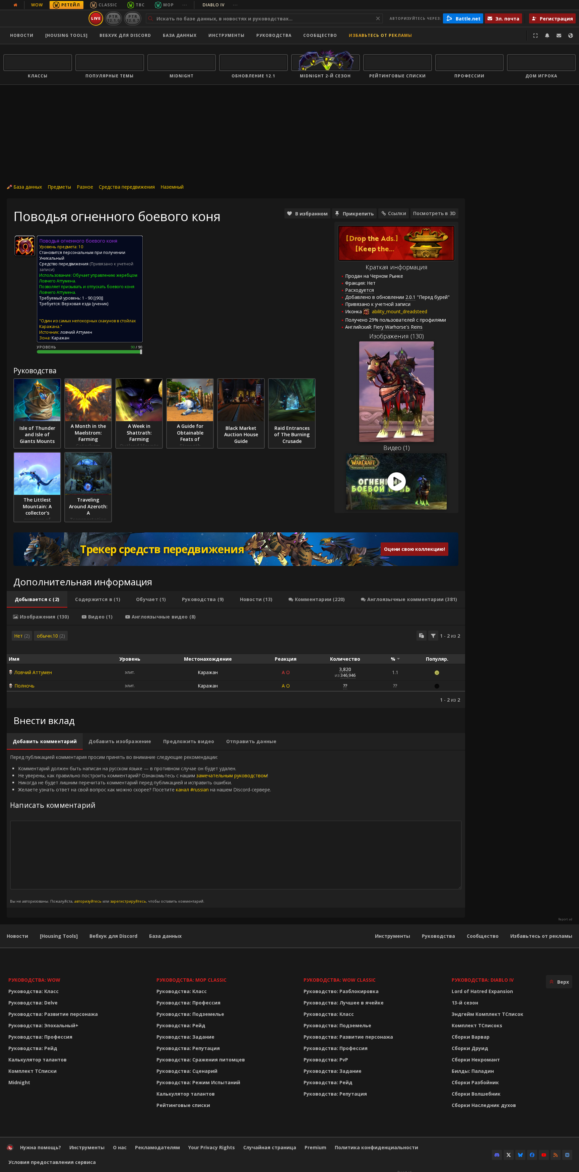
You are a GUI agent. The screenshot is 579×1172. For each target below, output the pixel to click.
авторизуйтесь (88, 901)
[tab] (37, 599)
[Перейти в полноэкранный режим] (535, 35)
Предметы (59, 187)
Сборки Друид (470, 1048)
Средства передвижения (127, 187)
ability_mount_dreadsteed (399, 311)
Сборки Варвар (471, 1037)
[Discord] (497, 1155)
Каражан (208, 672)
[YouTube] (544, 1155)
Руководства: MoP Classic (191, 980)
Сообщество (320, 35)
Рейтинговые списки (183, 1105)
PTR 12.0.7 (132, 18)
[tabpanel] (236, 667)
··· (184, 5)
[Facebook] (532, 1155)
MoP (168, 5)
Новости (22, 35)
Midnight (19, 1082)
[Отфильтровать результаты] (433, 636)
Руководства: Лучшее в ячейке (344, 1002)
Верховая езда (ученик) (85, 304)
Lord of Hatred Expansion (482, 991)
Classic (108, 5)
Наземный (172, 187)
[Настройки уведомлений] (547, 35)
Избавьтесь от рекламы (380, 35)
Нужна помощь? (40, 1147)
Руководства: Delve (33, 1002)
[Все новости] (15, 5)
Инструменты (392, 936)
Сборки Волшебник (476, 1094)
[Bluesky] (520, 1155)
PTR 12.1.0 (113, 18)
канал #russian (192, 789)
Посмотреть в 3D (434, 213)
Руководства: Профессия (40, 1037)
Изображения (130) (396, 336)
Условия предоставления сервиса (52, 1162)
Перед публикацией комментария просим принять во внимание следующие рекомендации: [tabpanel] (140, 829)
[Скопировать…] (421, 636)
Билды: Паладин (473, 1071)
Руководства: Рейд (32, 1048)
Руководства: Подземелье (190, 1014)
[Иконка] (24, 246)
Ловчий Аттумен (33, 672)
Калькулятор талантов (37, 1059)
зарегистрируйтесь (128, 901)
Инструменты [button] (226, 35)
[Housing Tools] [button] (66, 35)
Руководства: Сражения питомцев (200, 1059)
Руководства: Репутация (188, 1048)
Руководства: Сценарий (186, 1071)
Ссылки (397, 213)
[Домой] (44, 18)
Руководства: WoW (34, 980)
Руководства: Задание (185, 1037)
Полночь (24, 685)
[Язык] (571, 35)
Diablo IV (220, 5)
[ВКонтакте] (567, 1155)
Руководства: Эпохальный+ (43, 1025)
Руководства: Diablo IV (483, 980)
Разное (85, 187)
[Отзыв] (559, 35)
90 (98, 298)
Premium (315, 1147)
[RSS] (556, 1155)
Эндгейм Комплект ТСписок (487, 1014)
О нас (120, 1147)
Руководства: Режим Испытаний (198, 1082)
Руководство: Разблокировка (341, 991)
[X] (509, 1155)
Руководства (274, 35)
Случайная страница (269, 1147)
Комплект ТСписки (32, 1071)
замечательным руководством (231, 775)
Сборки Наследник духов (484, 1105)
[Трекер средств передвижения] (235, 549)
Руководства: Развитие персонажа (53, 1014)
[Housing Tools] (59, 936)
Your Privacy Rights (211, 1147)
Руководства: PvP (326, 1059)
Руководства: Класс (33, 991)
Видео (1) (396, 448)
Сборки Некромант (476, 1059)
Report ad (565, 919)
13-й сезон (465, 1002)
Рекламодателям (157, 1147)
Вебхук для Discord (125, 35)
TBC (140, 5)
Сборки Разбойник (475, 1082)
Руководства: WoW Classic (340, 980)
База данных (180, 35)
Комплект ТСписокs (477, 1025)
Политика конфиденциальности (376, 1147)
